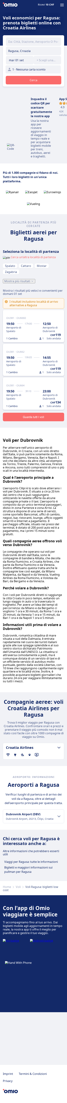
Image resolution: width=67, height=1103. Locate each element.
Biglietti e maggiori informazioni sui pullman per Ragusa (28, 869)
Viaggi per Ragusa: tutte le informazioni (31, 862)
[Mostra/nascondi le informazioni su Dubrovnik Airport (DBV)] (59, 816)
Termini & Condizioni (33, 1074)
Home (7, 887)
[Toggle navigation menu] (62, 5)
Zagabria (11, 272)
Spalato (10, 266)
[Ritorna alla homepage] (10, 5)
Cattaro (26, 266)
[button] (20, 60)
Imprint (8, 1074)
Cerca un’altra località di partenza (33, 257)
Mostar (42, 266)
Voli (18, 887)
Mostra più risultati (17, 281)
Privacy (8, 1081)
